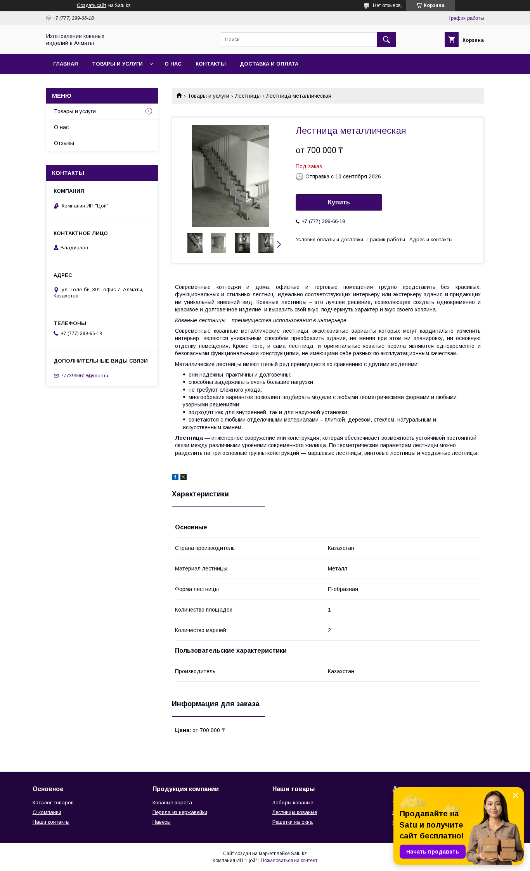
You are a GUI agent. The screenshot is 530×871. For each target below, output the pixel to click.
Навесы (161, 822)
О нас (173, 64)
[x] (183, 478)
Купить (339, 202)
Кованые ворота (172, 802)
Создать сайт (91, 5)
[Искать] (386, 39)
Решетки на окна (292, 822)
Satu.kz (299, 853)
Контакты (211, 64)
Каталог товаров (53, 802)
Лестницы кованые (294, 812)
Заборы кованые (292, 802)
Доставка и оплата (269, 64)
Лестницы (248, 96)
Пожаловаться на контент (289, 860)
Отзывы (64, 143)
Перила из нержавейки (179, 812)
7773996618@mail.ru (84, 375)
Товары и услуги (117, 64)
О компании (47, 812)
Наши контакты (51, 822)
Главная (65, 64)
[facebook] (175, 478)
